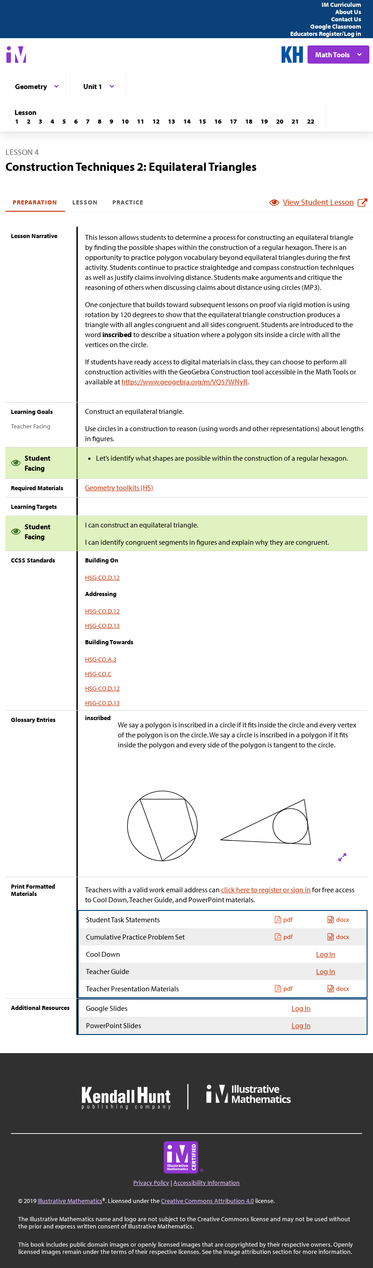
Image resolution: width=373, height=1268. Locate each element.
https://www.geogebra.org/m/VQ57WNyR (184, 381)
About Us (348, 11)
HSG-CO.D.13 (102, 625)
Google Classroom (335, 26)
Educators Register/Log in (325, 33)
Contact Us (346, 19)
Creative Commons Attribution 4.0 (207, 1201)
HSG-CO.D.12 (102, 577)
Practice (127, 202)
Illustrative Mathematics (70, 1201)
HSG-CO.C (98, 673)
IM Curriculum (341, 4)
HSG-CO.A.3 (100, 659)
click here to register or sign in (266, 889)
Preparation (35, 202)
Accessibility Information (206, 1182)
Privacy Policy (151, 1182)
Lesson (85, 202)
